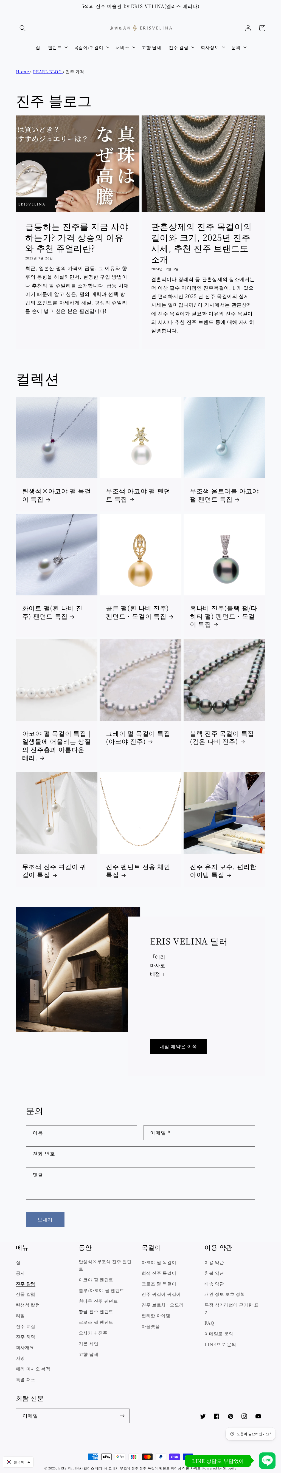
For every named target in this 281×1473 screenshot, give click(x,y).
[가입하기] (122, 1416)
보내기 (45, 1219)
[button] (23, 28)
